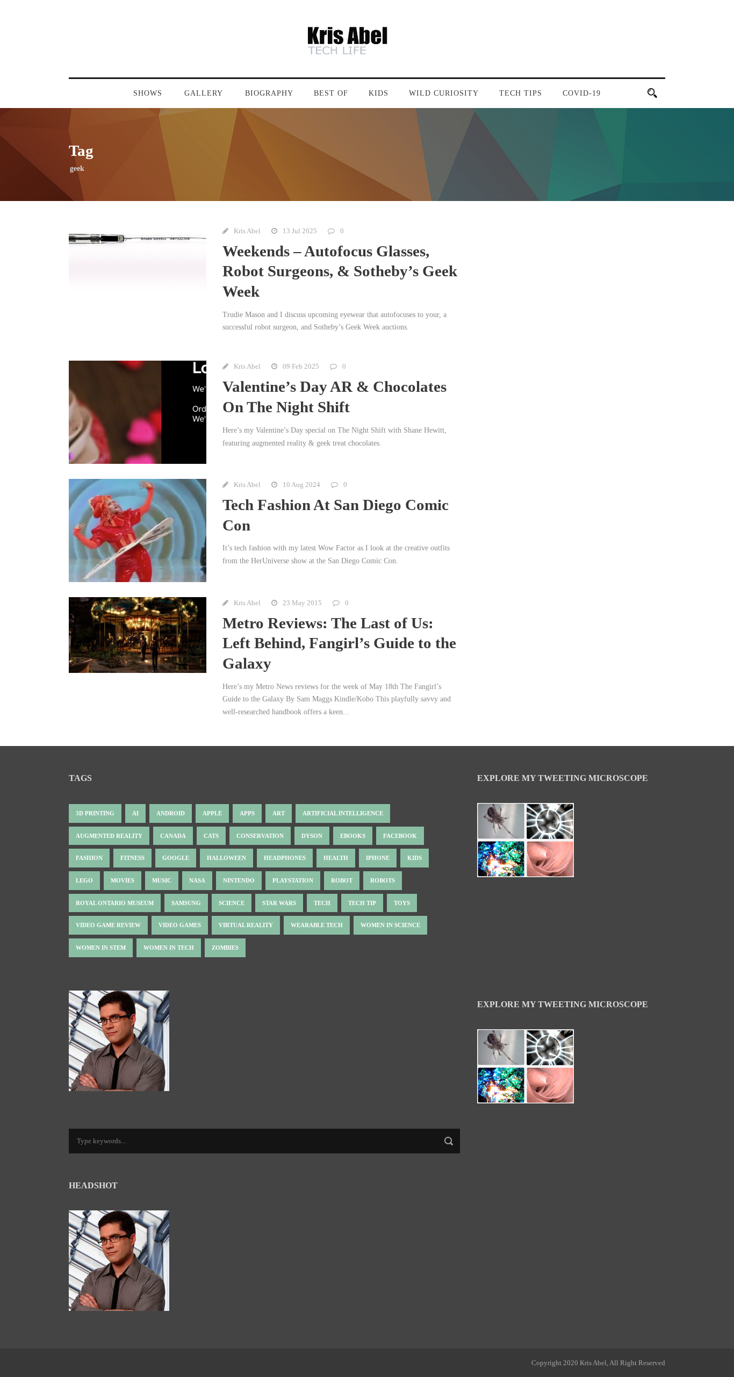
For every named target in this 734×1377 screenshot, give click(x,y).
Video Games (180, 925)
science (231, 903)
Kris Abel (247, 231)
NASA (197, 880)
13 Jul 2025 (300, 231)
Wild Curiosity (444, 93)
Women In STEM (101, 947)
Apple (212, 813)
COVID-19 (582, 93)
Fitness (132, 858)
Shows (147, 93)
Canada (173, 836)
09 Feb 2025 (301, 366)
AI (135, 813)
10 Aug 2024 (301, 484)
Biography (269, 93)
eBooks (352, 836)
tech (322, 903)
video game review (108, 925)
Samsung (186, 903)
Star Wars (279, 903)
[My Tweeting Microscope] (531, 843)
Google (175, 858)
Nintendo (239, 880)
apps (247, 813)
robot (341, 880)
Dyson (311, 836)
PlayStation (292, 880)
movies (122, 880)
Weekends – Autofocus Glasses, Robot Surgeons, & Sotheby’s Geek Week (339, 271)
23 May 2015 (302, 603)
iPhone (378, 858)
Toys (402, 903)
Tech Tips (520, 93)
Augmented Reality (109, 836)
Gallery (203, 93)
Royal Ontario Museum (115, 903)
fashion (89, 858)
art (278, 813)
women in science (390, 925)
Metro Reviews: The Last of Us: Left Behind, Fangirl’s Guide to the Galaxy (339, 643)
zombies (225, 947)
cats (211, 836)
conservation (260, 836)
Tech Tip (362, 903)
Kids (378, 93)
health (335, 858)
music (161, 880)
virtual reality (246, 925)
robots (382, 880)
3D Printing (95, 813)
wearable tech (317, 925)
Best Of (331, 93)
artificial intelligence (343, 813)
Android (170, 813)
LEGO (84, 880)
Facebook (400, 836)
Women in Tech (168, 947)
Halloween (226, 858)
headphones (285, 858)
